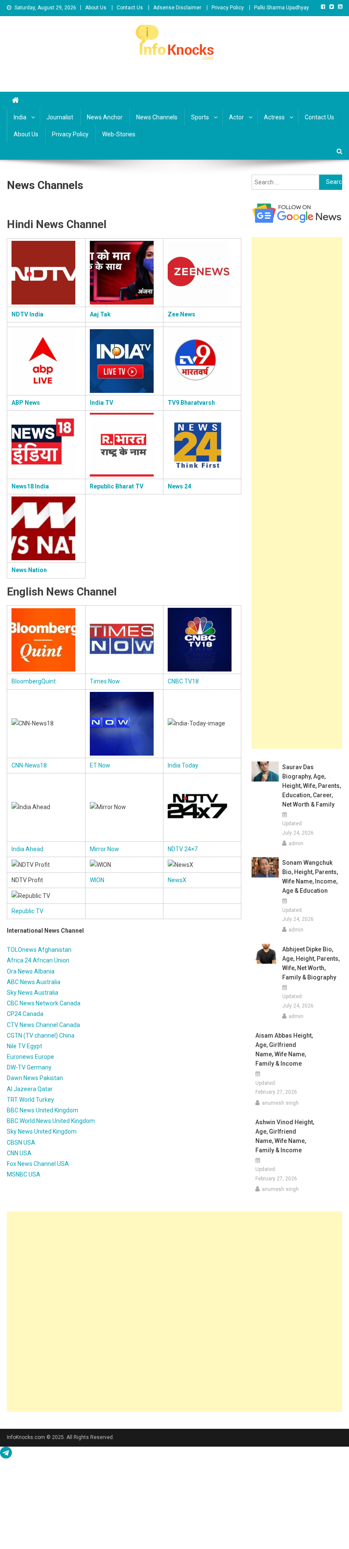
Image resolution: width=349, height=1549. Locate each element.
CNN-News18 (29, 765)
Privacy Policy (228, 8)
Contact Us (130, 8)
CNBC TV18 (183, 681)
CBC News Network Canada (43, 1003)
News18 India (30, 486)
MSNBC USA (23, 1174)
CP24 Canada (25, 1013)
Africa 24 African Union (38, 960)
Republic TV (27, 911)
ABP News (25, 402)
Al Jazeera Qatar (30, 1089)
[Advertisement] (297, 493)
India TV (101, 402)
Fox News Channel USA (38, 1163)
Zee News (181, 314)
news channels (156, 117)
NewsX (177, 880)
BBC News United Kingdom (42, 1110)
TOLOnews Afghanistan (39, 949)
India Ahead (27, 849)
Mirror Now (104, 849)
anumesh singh (280, 1103)
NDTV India (27, 314)
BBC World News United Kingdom (51, 1120)
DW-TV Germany (29, 1067)
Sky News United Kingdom (42, 1131)
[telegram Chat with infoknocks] (6, 1454)
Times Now (105, 681)
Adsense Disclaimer (177, 8)
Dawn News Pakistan (35, 1078)
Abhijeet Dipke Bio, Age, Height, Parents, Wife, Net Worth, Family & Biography (311, 963)
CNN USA (19, 1153)
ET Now (100, 765)
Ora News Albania (30, 971)
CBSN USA (21, 1142)
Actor (236, 117)
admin (296, 843)
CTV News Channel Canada (43, 1024)
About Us (95, 8)
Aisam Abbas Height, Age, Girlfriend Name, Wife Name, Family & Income (284, 1049)
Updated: (298, 828)
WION (97, 880)
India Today (183, 765)
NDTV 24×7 (182, 849)
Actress (274, 117)
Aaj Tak (100, 314)
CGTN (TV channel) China (40, 1035)
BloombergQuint (33, 681)
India (20, 117)
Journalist (59, 117)
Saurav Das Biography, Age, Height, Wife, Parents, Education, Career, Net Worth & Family (311, 786)
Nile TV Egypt (24, 1046)
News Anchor (105, 117)
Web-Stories (118, 134)
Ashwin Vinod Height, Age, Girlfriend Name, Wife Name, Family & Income (284, 1136)
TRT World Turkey (30, 1099)
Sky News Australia (32, 992)
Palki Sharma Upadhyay (281, 8)
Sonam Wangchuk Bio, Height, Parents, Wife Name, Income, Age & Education (310, 876)
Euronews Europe (30, 1056)
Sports (200, 117)
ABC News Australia (33, 982)
